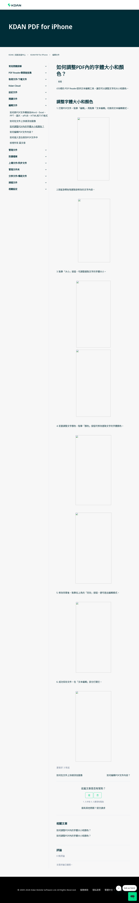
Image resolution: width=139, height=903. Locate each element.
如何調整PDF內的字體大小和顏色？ (73, 830)
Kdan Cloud (14, 85)
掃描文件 (13, 182)
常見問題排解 (15, 66)
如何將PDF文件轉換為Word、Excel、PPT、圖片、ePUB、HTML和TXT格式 (29, 114)
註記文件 (13, 92)
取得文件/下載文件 (18, 79)
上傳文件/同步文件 (18, 162)
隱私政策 (96, 889)
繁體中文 (109, 889)
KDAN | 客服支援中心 (17, 55)
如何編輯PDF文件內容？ (118, 775)
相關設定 (13, 189)
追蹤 (60, 81)
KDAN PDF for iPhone (39, 55)
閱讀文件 (13, 98)
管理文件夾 (14, 169)
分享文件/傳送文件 (18, 176)
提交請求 (101, 808)
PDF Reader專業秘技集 (20, 72)
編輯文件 (55, 55)
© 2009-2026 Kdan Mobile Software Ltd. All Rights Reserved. (47, 889)
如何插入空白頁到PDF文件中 (24, 137)
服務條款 (84, 889)
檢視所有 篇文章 (18, 142)
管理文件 (13, 149)
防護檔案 (13, 156)
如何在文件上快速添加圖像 (69, 775)
